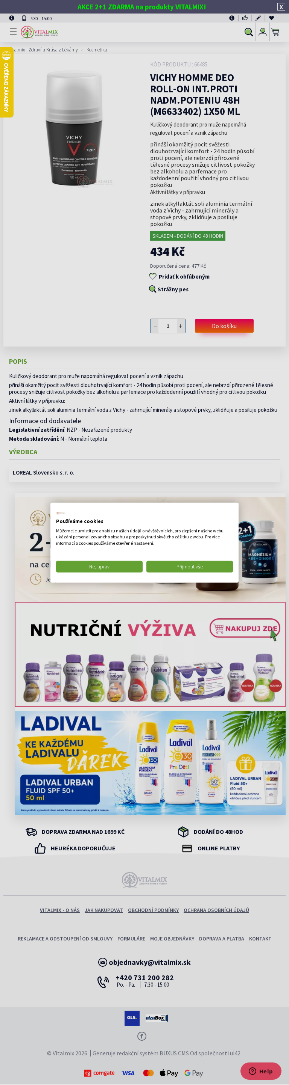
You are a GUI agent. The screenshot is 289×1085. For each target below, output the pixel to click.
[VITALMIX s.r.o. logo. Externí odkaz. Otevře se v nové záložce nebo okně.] (60, 513)
